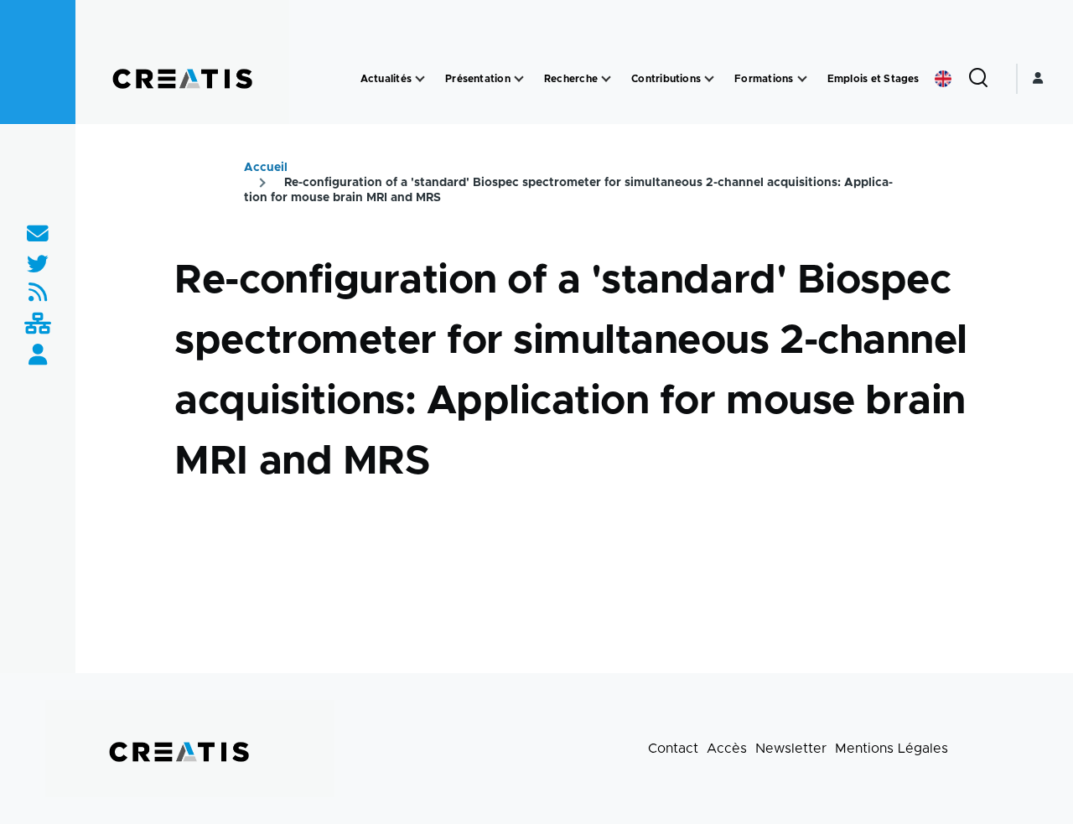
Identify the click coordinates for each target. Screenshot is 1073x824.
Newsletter (791, 748)
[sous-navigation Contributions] (709, 79)
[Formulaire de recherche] (978, 79)
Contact (673, 748)
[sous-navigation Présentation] (519, 79)
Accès (727, 748)
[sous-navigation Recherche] (606, 79)
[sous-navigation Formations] (802, 79)
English (943, 78)
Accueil (266, 168)
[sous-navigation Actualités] (420, 79)
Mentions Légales (891, 748)
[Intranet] (37, 324)
